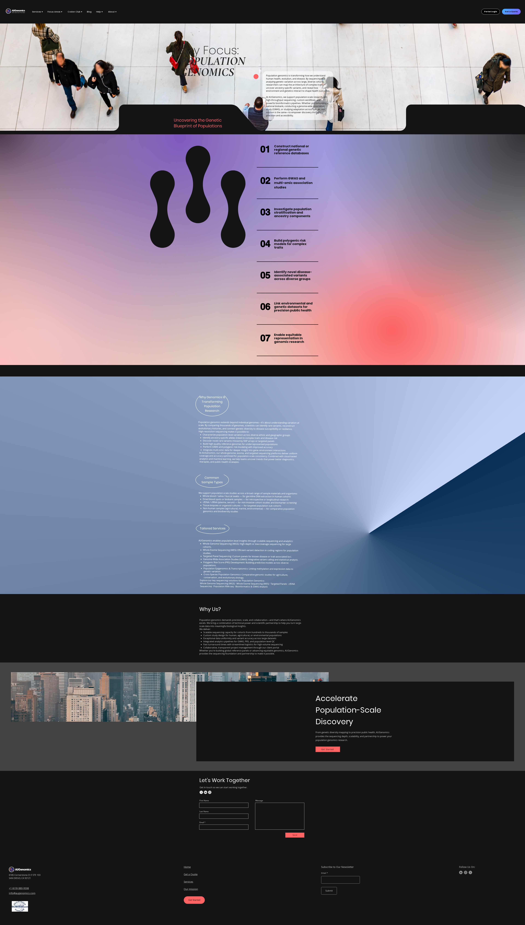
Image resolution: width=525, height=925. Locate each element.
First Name (204, 800)
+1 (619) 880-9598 (19, 888)
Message (259, 800)
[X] (201, 792)
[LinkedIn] (205, 792)
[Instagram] (209, 792)
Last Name (204, 811)
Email (201, 822)
